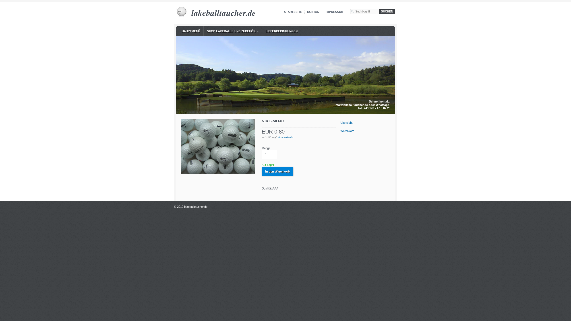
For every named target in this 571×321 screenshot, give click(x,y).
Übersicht (346, 122)
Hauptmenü (191, 31)
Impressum (334, 12)
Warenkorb (347, 131)
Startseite (293, 12)
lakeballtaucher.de (223, 13)
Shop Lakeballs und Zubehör (231, 31)
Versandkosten (286, 137)
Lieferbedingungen (282, 31)
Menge (266, 148)
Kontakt (314, 12)
